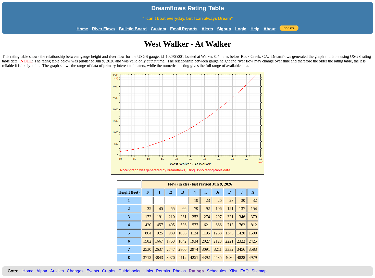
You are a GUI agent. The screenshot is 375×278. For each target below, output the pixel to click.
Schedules (216, 271)
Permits (163, 271)
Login (240, 29)
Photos (179, 271)
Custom (158, 29)
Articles (57, 271)
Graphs (108, 271)
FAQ (244, 271)
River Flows (103, 29)
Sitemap (259, 271)
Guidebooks (129, 271)
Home (82, 29)
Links (148, 271)
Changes (75, 271)
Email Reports (183, 29)
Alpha (41, 271)
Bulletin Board (133, 29)
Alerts (207, 29)
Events (92, 271)
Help (255, 29)
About (270, 29)
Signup (224, 29)
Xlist (233, 271)
